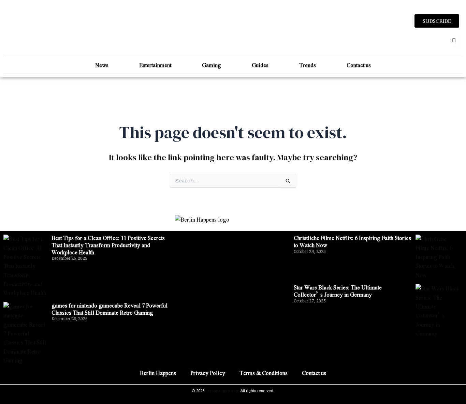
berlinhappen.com (222, 391)
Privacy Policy (207, 372)
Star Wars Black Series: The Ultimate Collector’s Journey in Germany (338, 291)
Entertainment (155, 65)
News (101, 65)
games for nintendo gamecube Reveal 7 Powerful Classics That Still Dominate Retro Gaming (110, 309)
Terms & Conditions (263, 372)
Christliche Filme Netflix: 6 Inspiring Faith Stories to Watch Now (352, 241)
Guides (260, 65)
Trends (307, 65)
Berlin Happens (158, 372)
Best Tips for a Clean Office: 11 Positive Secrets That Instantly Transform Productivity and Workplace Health (108, 245)
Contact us (359, 65)
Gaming (211, 65)
